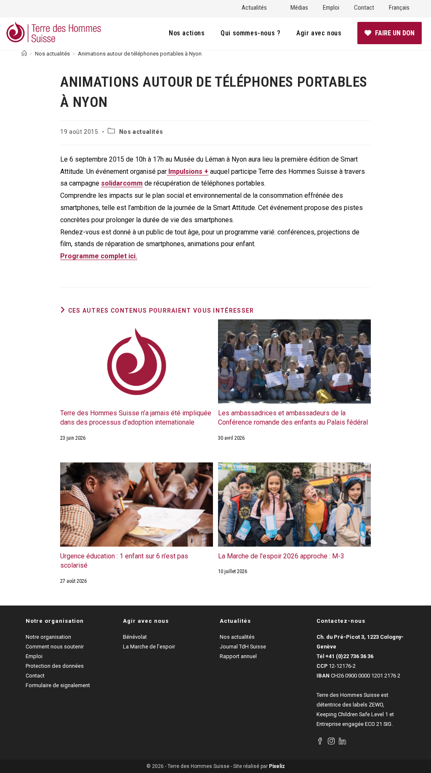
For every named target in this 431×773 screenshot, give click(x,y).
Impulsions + (187, 171)
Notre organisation (48, 637)
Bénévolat (135, 637)
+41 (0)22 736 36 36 (349, 656)
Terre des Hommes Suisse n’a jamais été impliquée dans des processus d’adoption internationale (135, 417)
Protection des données (55, 666)
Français (399, 7)
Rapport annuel (238, 656)
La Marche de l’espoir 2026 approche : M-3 (281, 556)
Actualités (254, 7)
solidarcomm (122, 183)
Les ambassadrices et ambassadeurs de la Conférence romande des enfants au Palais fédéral (293, 417)
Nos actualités (141, 131)
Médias (299, 7)
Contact (364, 7)
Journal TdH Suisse (243, 646)
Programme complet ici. (98, 256)
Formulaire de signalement (58, 685)
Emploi (331, 7)
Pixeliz (277, 766)
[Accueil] (24, 53)
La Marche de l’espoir (149, 646)
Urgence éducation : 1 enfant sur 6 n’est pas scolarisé (124, 560)
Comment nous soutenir (55, 646)
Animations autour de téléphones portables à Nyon (140, 53)
